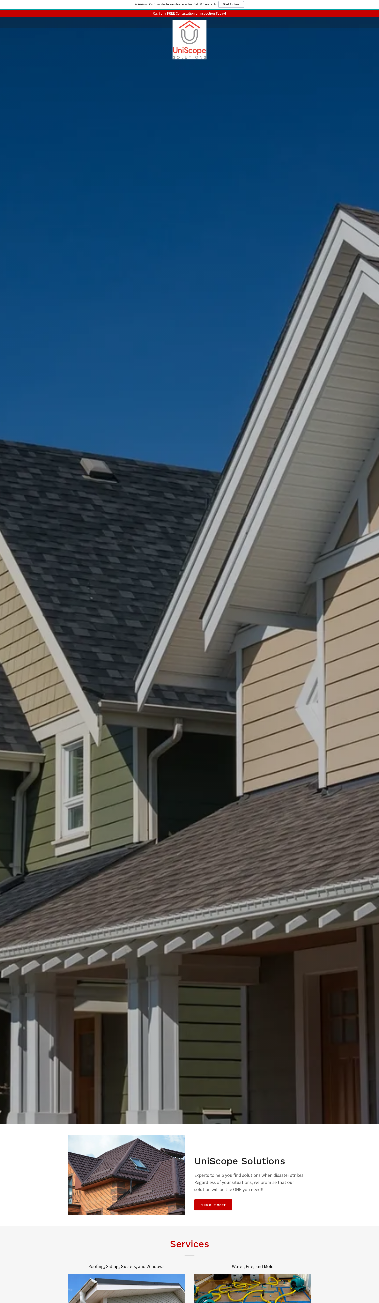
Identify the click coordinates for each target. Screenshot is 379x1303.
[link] (189, 21)
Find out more (213, 1205)
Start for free (231, 4)
